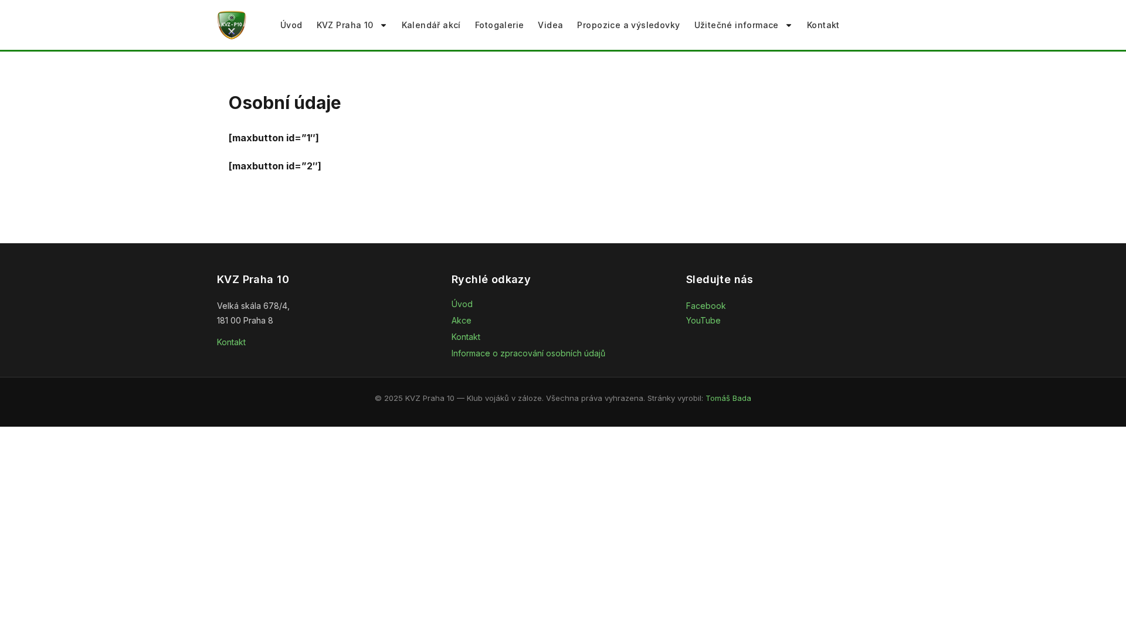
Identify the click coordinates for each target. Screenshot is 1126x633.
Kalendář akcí (431, 25)
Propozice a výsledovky (628, 25)
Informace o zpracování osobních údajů (528, 353)
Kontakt (823, 25)
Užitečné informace (736, 25)
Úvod (291, 25)
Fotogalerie (499, 25)
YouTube (703, 320)
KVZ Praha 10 (345, 25)
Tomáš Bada (728, 398)
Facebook (706, 306)
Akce (462, 320)
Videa (550, 25)
